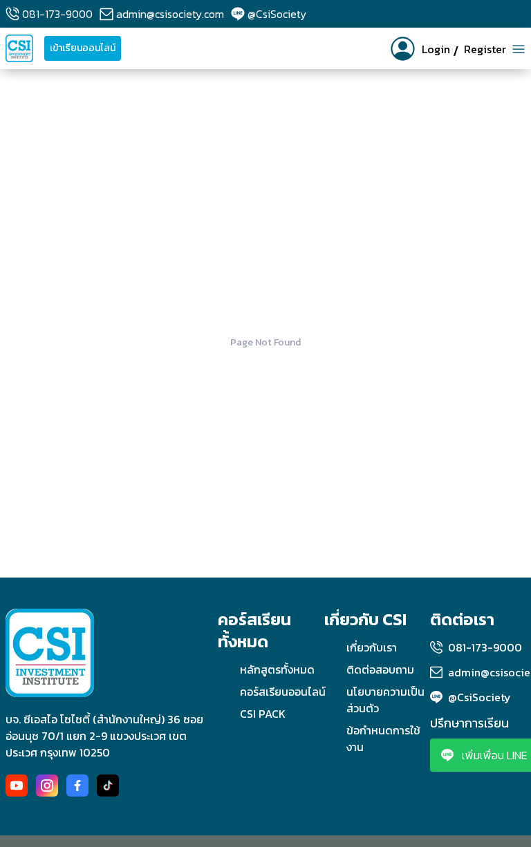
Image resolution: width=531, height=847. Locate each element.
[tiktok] (108, 785)
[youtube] (17, 785)
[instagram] (47, 785)
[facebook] (77, 785)
